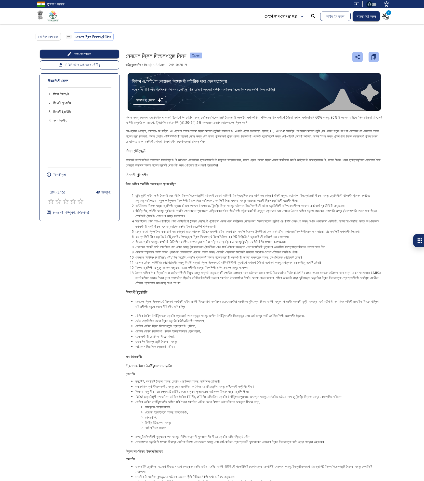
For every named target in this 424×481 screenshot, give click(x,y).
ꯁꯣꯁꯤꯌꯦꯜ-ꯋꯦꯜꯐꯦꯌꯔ (281, 16)
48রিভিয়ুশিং (103, 192)
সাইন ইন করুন (335, 16)
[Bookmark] (374, 57)
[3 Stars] (65, 201)
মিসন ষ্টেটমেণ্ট (61, 94)
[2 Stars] (58, 201)
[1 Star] (51, 201)
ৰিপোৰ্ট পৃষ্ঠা (59, 174)
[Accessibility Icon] (386, 4)
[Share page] (357, 57)
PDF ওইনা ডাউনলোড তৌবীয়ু (82, 64)
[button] (56, 94)
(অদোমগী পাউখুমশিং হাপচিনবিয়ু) (71, 212)
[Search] (313, 16)
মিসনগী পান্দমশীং (62, 102)
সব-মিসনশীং (59, 120)
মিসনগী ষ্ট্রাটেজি (62, 111)
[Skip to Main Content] (356, 4)
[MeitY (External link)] (40, 16)
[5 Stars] (80, 201)
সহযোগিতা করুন (366, 16)
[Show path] (69, 37)
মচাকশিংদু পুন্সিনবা (145, 100)
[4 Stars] (73, 201)
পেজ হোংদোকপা (82, 54)
